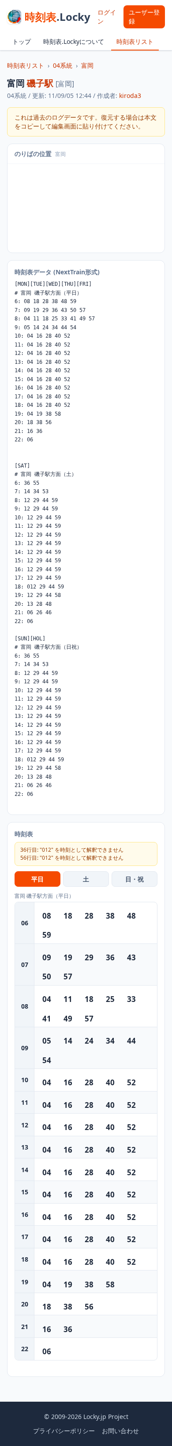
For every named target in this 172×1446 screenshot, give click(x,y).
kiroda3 (130, 95)
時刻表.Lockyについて (73, 41)
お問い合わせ (120, 1431)
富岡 (87, 65)
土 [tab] (86, 879)
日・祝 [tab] (134, 879)
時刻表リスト (134, 41)
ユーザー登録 (144, 16)
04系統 (62, 65)
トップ (21, 41)
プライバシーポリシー (64, 1431)
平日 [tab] (37, 879)
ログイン (106, 16)
